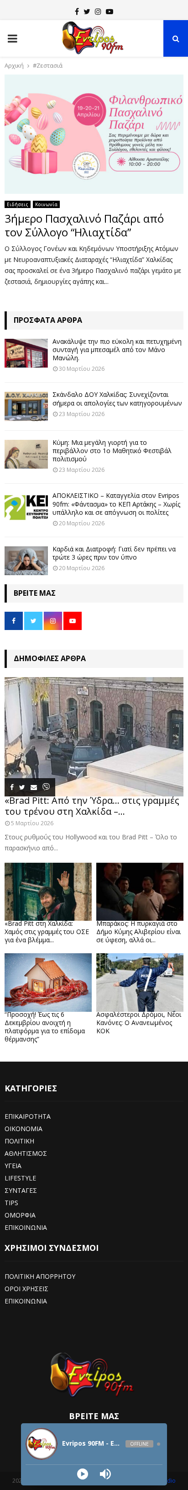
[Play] (82, 1474)
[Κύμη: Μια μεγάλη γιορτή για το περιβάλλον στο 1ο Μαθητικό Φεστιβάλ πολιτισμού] (26, 454)
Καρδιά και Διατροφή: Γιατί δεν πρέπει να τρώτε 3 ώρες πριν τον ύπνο (114, 553)
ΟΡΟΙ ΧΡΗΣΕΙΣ (26, 1288)
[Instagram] (98, 11)
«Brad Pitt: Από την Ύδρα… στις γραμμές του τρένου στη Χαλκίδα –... (92, 805)
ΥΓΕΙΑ (13, 1165)
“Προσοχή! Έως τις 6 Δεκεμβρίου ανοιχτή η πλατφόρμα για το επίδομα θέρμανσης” (45, 1026)
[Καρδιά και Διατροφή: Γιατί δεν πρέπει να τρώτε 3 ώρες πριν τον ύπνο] (26, 560)
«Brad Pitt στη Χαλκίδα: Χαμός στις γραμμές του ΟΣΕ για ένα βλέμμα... (47, 931)
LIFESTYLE (20, 1178)
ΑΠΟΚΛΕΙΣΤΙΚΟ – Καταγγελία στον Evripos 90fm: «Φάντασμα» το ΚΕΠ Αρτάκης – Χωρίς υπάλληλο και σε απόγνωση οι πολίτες (116, 503)
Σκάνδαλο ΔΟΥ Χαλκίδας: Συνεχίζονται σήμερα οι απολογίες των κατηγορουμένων (117, 398)
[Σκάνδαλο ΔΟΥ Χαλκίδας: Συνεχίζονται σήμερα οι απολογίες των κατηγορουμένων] (26, 406)
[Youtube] (109, 11)
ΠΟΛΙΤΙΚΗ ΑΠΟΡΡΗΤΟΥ (40, 1276)
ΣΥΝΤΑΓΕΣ (21, 1190)
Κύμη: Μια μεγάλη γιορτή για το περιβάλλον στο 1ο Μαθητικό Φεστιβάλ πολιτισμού (112, 450)
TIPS (11, 1202)
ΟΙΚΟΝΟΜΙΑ (23, 1128)
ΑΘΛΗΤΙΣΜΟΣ (26, 1153)
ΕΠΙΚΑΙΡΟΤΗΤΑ (28, 1116)
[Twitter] (87, 11)
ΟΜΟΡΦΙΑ (20, 1215)
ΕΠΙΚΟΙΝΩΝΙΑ (26, 1227)
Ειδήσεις (17, 204)
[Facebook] (77, 11)
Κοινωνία (46, 204)
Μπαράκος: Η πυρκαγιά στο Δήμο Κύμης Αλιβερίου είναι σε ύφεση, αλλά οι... (138, 931)
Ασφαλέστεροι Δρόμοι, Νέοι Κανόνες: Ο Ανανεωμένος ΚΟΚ (138, 1022)
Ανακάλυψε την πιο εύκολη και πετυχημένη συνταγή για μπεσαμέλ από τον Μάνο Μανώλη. (117, 349)
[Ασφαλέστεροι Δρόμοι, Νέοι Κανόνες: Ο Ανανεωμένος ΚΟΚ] (139, 982)
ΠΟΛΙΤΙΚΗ (19, 1141)
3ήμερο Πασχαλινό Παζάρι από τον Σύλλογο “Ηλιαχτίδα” (84, 225)
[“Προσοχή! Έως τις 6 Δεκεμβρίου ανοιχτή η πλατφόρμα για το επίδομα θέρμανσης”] (48, 982)
